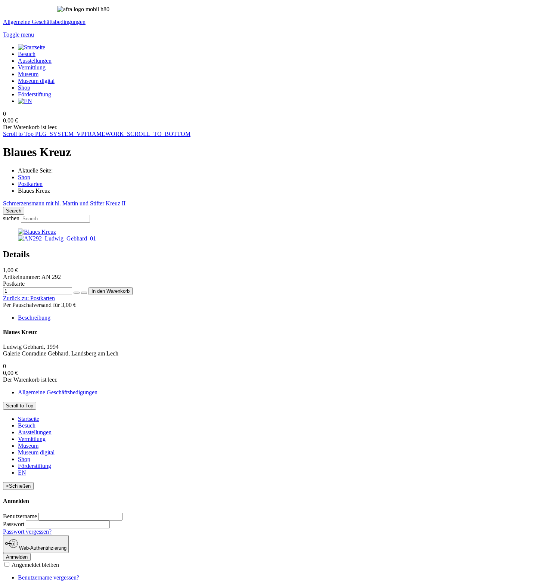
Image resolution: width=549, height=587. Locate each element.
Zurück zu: (29, 298)
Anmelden (17, 557)
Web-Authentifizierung (42, 548)
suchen (11, 218)
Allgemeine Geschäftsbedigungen (57, 392)
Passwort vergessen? (27, 531)
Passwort (13, 524)
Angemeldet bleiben (34, 565)
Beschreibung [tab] (34, 317)
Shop (24, 177)
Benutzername (20, 516)
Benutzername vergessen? (48, 577)
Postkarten (30, 184)
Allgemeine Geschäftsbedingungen (44, 22)
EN (22, 472)
